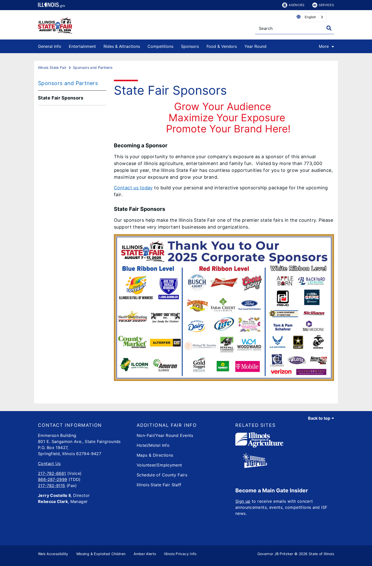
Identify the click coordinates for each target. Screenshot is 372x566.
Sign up (243, 501)
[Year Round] (270, 45)
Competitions (160, 46)
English (310, 17)
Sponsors (190, 46)
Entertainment (82, 46)
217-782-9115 (51, 485)
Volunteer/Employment (159, 465)
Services (326, 5)
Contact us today (133, 187)
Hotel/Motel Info (153, 445)
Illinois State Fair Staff (159, 484)
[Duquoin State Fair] (254, 466)
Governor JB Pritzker (275, 554)
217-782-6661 (52, 473)
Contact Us (49, 463)
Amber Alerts (145, 554)
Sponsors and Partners (68, 83)
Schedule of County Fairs (162, 474)
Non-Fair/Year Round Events (165, 435)
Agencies (296, 5)
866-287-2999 (52, 479)
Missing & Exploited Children (101, 554)
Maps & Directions (155, 455)
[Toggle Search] (329, 28)
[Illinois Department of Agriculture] (259, 446)
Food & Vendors (221, 46)
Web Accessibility (53, 554)
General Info (49, 46)
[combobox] (314, 17)
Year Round (255, 46)
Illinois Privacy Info (180, 554)
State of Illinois (321, 554)
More (324, 46)
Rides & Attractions (122, 46)
